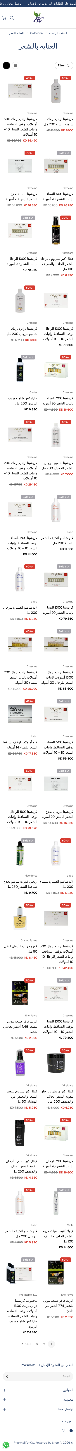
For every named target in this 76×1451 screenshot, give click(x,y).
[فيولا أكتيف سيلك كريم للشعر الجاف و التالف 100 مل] (56, 1203)
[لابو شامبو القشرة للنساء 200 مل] (56, 853)
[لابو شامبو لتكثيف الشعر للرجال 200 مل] (20, 1203)
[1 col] (15, 65)
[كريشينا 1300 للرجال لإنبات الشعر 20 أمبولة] (20, 230)
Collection (36, 33)
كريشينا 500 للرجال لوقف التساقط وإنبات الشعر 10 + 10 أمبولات (22, 817)
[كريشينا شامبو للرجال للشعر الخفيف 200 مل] (56, 435)
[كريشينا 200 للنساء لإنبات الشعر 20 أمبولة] (56, 370)
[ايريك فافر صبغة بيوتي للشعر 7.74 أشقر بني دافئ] (56, 1272)
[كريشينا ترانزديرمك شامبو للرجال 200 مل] (20, 300)
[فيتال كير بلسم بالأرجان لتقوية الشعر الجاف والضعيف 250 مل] (20, 1133)
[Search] (11, 18)
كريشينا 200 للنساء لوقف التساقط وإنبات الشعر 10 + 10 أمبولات (22, 543)
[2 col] (6, 65)
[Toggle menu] (71, 18)
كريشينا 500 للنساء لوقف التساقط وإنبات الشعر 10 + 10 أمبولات (58, 747)
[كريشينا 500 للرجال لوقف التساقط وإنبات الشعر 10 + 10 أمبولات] (20, 783)
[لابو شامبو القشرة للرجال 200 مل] (20, 579)
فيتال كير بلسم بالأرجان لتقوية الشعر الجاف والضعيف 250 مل (21, 1166)
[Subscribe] (7, 1376)
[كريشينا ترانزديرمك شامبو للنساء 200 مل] (56, 91)
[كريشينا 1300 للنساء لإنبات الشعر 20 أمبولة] (56, 579)
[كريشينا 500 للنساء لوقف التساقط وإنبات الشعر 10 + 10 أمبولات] (56, 714)
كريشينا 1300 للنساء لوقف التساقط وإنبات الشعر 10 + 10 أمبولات (58, 1026)
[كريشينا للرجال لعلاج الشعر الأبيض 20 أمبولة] (56, 783)
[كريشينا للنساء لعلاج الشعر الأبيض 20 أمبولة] (20, 166)
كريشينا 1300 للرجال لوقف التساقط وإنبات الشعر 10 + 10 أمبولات (58, 333)
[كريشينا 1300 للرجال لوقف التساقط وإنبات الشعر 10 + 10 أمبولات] (56, 300)
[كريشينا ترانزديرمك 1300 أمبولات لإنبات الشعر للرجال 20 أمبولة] (56, 644)
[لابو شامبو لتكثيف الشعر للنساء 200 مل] (56, 510)
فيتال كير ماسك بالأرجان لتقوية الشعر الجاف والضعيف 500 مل (57, 1096)
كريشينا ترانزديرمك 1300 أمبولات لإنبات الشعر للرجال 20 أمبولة (57, 677)
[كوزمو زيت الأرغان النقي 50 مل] (20, 918)
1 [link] (51, 1344)
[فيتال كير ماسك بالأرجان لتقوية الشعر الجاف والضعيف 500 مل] (56, 1063)
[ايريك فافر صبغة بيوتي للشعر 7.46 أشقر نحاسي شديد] (20, 993)
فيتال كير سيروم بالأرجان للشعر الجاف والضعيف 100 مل (56, 264)
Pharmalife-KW (24, 1443)
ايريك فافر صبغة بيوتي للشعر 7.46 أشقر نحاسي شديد (20, 1026)
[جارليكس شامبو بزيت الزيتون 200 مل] (20, 370)
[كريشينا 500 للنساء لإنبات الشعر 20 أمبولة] (56, 166)
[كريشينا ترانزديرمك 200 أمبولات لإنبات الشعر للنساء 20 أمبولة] (20, 644)
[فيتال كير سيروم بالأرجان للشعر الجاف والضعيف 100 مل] (56, 230)
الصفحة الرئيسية (58, 33)
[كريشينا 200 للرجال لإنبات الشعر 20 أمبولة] (56, 1133)
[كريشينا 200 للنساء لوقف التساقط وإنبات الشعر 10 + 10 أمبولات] (20, 510)
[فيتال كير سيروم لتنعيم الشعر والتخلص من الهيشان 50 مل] (20, 1063)
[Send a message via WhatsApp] (6, 1444)
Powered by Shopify (48, 1443)
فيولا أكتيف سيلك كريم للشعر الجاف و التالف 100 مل (58, 1236)
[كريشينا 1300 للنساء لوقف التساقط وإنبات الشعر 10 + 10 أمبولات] (56, 993)
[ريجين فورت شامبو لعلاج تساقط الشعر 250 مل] (20, 853)
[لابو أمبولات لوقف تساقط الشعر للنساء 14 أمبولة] (20, 714)
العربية (69, 1421)
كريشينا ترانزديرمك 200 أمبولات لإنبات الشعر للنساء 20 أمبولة (20, 677)
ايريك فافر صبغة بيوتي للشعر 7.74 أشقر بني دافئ (58, 1305)
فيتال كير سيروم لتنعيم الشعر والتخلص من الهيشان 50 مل (22, 1096)
